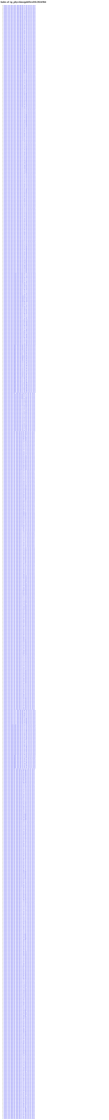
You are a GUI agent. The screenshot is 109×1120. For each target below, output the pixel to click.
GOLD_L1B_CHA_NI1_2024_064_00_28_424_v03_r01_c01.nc (19, 465)
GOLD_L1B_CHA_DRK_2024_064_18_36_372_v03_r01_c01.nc (20, 372)
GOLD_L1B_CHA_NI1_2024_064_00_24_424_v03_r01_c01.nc (19, 460)
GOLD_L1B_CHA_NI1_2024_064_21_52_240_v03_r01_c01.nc (19, 579)
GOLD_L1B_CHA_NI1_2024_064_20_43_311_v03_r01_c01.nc (19, 505)
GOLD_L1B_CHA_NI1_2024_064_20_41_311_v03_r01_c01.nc (19, 502)
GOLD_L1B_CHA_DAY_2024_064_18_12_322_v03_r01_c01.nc (20, 242)
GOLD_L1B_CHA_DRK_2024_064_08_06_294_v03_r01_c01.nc (20, 356)
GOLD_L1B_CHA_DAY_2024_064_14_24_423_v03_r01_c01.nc (20, 193)
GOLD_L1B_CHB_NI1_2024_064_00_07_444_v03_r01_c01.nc (19, 781)
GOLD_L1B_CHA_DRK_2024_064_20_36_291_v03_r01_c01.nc (20, 374)
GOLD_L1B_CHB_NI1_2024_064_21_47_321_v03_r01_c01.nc (19, 950)
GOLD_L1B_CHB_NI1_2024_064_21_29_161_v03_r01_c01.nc (19, 927)
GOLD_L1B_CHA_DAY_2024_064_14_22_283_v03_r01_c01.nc (20, 189)
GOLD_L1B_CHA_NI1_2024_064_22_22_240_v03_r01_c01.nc (19, 610)
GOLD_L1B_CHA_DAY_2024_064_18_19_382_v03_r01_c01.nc (20, 253)
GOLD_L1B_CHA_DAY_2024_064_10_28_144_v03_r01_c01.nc (20, 133)
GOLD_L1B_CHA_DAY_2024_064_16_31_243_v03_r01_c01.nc (20, 236)
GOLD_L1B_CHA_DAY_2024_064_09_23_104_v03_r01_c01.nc (20, 92)
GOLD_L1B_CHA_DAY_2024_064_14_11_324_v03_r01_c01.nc (20, 174)
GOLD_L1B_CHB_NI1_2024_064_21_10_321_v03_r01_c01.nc (19, 901)
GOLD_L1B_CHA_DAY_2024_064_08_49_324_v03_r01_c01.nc (20, 50)
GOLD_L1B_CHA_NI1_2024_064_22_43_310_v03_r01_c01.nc (19, 630)
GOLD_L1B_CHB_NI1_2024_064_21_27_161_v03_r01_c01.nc (19, 925)
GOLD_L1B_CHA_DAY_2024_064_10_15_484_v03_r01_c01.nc (20, 116)
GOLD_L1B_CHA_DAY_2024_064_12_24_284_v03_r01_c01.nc (20, 160)
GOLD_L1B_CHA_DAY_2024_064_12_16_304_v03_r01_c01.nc (20, 149)
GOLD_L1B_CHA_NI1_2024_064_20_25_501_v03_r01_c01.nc (19, 490)
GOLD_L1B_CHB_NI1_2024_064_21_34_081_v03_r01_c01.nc (19, 934)
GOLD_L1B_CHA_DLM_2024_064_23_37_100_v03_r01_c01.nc (20, 342)
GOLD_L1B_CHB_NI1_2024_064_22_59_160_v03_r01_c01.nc (19, 1042)
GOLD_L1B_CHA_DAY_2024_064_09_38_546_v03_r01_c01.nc (20, 106)
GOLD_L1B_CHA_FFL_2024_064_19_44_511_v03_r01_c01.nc (19, 393)
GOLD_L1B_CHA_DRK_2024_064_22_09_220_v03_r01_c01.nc (20, 384)
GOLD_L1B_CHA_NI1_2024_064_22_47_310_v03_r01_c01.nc (19, 635)
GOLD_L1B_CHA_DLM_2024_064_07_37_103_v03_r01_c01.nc (20, 293)
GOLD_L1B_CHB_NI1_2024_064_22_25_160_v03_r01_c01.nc (19, 998)
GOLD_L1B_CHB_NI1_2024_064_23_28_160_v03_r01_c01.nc (19, 1078)
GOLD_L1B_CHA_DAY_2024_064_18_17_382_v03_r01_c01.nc (20, 250)
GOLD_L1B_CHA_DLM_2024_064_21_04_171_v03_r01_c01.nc (20, 308)
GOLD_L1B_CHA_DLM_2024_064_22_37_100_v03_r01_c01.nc (20, 329)
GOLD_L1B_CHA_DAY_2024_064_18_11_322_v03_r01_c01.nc (20, 241)
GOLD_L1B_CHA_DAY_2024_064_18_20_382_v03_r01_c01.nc (20, 254)
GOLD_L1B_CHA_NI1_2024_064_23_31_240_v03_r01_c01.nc (19, 682)
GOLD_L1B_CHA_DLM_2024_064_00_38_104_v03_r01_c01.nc (20, 277)
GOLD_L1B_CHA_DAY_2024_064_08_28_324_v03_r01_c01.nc (20, 30)
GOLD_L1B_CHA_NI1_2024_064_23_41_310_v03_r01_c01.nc (19, 685)
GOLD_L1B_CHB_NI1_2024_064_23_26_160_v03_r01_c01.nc (19, 1075)
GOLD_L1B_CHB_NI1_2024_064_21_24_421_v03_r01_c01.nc (19, 921)
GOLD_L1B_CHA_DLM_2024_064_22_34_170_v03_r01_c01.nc (20, 326)
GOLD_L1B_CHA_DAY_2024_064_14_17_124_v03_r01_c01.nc (20, 182)
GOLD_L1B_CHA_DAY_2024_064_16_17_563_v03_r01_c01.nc (20, 217)
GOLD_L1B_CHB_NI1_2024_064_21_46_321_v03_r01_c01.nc (19, 949)
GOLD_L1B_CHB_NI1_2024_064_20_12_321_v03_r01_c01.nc (19, 823)
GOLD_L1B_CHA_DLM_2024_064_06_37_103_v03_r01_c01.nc (20, 281)
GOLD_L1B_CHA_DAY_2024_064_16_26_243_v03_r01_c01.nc (20, 229)
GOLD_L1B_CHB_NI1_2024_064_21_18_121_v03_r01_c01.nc (19, 911)
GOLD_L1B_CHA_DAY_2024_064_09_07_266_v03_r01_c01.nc (20, 69)
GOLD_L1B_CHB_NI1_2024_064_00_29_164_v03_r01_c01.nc (19, 807)
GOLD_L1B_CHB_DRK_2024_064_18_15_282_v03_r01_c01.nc (20, 757)
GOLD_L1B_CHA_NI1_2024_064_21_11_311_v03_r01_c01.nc (19, 533)
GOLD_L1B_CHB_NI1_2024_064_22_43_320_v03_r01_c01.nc (19, 1022)
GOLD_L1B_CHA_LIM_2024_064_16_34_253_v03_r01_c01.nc (19, 418)
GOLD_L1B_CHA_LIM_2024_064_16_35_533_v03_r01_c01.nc (19, 421)
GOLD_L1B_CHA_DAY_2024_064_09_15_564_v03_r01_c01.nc (20, 81)
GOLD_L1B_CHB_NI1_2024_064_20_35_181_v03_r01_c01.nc (19, 854)
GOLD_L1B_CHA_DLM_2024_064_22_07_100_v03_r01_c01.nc (20, 324)
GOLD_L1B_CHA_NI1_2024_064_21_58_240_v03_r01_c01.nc (19, 587)
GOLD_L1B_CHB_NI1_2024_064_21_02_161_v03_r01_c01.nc (19, 890)
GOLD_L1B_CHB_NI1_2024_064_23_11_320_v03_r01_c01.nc (19, 1056)
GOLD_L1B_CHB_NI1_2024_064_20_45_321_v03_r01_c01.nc (19, 866)
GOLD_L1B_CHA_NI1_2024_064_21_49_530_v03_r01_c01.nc (19, 577)
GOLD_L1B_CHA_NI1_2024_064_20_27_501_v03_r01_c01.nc (19, 493)
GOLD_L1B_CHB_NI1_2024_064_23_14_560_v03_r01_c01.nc (19, 1062)
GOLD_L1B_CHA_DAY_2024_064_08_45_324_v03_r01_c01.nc (20, 45)
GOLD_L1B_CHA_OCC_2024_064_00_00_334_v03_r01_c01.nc (20, 710)
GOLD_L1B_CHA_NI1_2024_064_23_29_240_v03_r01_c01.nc (19, 679)
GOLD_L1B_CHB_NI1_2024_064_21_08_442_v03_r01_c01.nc (19, 899)
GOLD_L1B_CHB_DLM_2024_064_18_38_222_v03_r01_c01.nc (20, 754)
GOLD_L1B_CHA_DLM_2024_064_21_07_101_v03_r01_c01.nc (20, 312)
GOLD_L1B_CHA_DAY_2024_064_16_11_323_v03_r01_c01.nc (20, 208)
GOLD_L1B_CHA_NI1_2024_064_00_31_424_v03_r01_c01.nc (19, 469)
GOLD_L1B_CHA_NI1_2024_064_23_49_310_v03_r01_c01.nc (19, 695)
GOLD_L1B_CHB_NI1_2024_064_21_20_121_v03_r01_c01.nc (19, 914)
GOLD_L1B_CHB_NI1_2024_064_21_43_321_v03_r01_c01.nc (19, 945)
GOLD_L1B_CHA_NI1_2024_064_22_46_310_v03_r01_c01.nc (19, 634)
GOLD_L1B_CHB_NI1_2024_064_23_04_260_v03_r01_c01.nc (19, 1050)
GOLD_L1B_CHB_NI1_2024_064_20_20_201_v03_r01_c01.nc (19, 834)
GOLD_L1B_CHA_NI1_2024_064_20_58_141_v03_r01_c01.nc (19, 525)
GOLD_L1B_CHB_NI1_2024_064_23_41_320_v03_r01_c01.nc (19, 1094)
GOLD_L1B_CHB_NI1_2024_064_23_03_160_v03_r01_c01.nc (19, 1047)
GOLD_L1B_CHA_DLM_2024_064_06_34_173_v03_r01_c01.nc (20, 278)
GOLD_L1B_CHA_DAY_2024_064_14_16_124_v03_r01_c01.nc (20, 181)
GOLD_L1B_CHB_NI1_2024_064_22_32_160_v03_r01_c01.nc (19, 1007)
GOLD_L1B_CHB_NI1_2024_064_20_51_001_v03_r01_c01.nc (19, 874)
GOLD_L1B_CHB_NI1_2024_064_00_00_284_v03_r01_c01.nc (19, 770)
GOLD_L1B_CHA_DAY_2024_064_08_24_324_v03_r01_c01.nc (20, 25)
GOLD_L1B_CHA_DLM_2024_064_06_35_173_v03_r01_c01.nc (20, 280)
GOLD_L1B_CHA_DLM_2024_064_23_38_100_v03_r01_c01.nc (20, 344)
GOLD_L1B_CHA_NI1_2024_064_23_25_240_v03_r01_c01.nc (19, 674)
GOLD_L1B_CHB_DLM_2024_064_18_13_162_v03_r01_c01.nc (20, 727)
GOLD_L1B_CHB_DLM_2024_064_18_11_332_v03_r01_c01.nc (20, 726)
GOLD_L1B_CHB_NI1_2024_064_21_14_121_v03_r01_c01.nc (19, 906)
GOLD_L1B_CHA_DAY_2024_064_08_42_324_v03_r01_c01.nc (20, 41)
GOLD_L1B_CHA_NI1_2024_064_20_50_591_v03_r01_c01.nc (19, 515)
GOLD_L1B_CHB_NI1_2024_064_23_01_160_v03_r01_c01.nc (19, 1044)
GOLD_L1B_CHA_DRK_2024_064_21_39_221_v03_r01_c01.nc (20, 381)
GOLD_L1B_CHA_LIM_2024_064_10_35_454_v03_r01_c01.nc (19, 402)
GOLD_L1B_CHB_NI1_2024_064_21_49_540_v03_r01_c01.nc (19, 954)
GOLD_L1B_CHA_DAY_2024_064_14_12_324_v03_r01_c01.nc (20, 176)
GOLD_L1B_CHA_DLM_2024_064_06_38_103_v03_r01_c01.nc (20, 282)
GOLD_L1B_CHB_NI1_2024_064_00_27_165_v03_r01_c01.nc (19, 805)
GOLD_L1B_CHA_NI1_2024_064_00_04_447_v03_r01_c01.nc (19, 436)
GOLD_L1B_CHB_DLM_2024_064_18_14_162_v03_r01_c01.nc (20, 729)
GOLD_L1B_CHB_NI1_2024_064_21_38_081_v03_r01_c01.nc (19, 939)
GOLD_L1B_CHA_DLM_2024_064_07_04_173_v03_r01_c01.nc (20, 284)
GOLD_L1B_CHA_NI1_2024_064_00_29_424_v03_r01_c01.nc (19, 466)
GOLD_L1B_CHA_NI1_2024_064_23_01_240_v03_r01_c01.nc (19, 654)
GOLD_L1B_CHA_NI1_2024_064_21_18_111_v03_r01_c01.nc (19, 542)
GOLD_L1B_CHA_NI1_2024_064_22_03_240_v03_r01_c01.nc (19, 594)
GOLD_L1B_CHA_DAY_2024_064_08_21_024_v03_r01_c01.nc (20, 20)
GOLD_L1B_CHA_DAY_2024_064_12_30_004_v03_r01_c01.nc (20, 168)
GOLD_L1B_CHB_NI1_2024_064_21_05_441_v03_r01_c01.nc (19, 895)
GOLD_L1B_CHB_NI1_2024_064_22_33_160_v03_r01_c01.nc (19, 1008)
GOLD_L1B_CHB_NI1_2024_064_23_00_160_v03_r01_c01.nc (19, 1043)
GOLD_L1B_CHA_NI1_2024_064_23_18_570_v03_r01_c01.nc (19, 667)
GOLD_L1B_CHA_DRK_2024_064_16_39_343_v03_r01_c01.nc (20, 370)
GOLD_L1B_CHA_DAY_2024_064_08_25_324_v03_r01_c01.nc (20, 26)
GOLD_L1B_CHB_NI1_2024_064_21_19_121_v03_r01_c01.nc (19, 913)
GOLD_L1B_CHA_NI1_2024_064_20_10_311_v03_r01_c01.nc (19, 470)
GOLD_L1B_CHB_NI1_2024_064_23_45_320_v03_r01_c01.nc (19, 1099)
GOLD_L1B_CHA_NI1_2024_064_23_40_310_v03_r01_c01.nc (19, 683)
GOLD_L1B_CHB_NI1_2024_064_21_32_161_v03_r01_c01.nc (19, 931)
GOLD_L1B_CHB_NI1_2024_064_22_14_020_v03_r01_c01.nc (19, 984)
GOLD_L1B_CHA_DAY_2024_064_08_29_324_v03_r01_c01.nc (20, 32)
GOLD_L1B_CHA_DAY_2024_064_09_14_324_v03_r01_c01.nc (20, 78)
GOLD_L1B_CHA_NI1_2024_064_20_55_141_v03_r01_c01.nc (19, 521)
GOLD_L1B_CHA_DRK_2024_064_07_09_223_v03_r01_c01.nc (20, 352)
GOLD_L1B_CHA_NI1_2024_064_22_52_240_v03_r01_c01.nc (19, 642)
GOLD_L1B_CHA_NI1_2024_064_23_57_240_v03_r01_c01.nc (19, 706)
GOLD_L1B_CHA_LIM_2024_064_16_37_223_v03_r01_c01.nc (19, 422)
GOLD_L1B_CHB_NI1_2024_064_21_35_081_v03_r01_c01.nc (19, 935)
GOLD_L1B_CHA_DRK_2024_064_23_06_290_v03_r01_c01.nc (20, 388)
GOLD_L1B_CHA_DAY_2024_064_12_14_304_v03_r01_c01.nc (20, 146)
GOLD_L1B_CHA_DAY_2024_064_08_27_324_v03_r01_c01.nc (20, 29)
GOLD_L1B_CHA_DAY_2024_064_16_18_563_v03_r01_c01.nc (20, 218)
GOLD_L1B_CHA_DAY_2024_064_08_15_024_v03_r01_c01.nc (20, 12)
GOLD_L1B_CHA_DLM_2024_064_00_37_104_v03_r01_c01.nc (20, 276)
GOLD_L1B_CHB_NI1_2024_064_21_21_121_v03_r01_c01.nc (19, 915)
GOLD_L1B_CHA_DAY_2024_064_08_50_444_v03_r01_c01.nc (20, 53)
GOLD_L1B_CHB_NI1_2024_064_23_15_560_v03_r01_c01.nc (19, 1063)
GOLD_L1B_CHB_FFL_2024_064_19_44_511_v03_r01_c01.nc (19, 769)
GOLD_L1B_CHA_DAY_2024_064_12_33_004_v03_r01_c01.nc (20, 172)
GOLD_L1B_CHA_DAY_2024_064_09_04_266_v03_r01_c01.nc (20, 65)
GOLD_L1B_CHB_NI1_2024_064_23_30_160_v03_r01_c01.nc (19, 1080)
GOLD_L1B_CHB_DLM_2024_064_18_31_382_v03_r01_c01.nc (20, 747)
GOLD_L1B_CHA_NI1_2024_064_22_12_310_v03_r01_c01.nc (19, 598)
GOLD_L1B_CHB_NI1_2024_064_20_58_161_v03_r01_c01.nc (19, 885)
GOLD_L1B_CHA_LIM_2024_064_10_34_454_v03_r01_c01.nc (19, 401)
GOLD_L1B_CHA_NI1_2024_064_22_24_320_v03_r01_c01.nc (19, 614)
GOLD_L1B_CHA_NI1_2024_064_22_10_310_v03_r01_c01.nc (19, 595)
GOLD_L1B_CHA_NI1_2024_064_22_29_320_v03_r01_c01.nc (19, 621)
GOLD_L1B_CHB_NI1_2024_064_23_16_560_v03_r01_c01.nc (19, 1064)
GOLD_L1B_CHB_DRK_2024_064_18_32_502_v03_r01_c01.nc (20, 765)
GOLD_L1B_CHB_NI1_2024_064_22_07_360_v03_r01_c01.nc (19, 977)
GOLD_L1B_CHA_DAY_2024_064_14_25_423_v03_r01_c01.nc (20, 194)
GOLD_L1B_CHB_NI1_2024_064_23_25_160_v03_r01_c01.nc (19, 1074)
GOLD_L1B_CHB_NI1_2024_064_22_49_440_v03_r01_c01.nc (19, 1031)
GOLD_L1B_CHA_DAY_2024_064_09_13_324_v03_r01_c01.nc (20, 77)
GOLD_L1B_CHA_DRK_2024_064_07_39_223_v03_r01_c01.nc (20, 354)
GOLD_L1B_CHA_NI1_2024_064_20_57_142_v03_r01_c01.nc (19, 523)
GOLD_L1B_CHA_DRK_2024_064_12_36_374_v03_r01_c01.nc (20, 364)
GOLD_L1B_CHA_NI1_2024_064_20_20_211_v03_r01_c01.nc (19, 483)
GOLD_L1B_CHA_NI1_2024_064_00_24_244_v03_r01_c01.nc (19, 458)
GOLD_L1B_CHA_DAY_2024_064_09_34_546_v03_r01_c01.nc (20, 101)
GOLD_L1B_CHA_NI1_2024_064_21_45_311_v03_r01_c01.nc (19, 570)
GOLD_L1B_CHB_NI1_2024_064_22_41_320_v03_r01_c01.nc (19, 1019)
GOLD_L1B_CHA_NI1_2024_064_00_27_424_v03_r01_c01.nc (19, 464)
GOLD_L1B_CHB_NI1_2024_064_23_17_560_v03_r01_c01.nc (19, 1066)
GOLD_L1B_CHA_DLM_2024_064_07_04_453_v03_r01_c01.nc (20, 285)
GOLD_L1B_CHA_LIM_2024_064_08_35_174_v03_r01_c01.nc (19, 396)
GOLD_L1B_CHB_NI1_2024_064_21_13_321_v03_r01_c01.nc (19, 905)
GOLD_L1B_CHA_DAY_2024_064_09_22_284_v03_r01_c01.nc (20, 90)
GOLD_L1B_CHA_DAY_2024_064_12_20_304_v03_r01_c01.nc (20, 154)
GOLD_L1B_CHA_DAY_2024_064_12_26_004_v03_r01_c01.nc (20, 162)
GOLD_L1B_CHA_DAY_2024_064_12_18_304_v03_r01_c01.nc (20, 152)
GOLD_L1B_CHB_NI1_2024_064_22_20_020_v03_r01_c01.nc (19, 992)
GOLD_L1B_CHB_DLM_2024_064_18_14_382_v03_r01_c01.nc (20, 730)
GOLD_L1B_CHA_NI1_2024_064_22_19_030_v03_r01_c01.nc (19, 607)
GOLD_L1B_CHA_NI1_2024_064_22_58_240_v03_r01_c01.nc (19, 650)
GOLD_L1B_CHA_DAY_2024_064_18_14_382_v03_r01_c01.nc (20, 246)
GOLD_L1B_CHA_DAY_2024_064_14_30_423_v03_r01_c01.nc (20, 201)
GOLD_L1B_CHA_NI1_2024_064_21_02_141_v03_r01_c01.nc (19, 530)
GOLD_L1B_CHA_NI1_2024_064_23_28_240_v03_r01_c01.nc (19, 678)
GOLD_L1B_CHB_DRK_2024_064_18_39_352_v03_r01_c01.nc (20, 767)
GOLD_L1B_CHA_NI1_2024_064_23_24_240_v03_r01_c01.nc (19, 673)
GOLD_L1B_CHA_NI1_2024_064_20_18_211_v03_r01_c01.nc (19, 481)
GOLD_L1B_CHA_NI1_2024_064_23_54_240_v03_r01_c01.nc (19, 702)
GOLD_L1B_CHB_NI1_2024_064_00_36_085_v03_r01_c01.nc (19, 817)
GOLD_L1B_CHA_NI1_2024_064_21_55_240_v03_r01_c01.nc (19, 583)
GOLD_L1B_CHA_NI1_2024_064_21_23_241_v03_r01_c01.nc (19, 549)
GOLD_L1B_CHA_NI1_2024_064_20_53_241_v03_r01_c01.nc (19, 518)
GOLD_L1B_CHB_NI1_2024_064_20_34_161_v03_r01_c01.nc (19, 851)
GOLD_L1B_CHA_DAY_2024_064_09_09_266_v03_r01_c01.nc (20, 72)
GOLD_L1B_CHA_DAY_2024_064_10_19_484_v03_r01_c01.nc (20, 121)
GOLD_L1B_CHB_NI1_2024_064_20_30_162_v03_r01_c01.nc (19, 846)
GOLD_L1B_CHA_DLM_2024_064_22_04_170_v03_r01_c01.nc (20, 320)
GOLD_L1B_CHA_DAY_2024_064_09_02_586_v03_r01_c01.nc (20, 62)
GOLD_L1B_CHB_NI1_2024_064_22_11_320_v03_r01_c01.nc (19, 980)
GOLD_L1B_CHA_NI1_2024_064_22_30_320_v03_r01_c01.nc (19, 622)
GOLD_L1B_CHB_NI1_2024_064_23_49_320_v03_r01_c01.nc (19, 1104)
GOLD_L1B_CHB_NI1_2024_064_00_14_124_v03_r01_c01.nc (19, 789)
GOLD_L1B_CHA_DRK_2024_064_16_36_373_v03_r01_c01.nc (20, 369)
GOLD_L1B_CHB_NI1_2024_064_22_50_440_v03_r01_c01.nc (19, 1032)
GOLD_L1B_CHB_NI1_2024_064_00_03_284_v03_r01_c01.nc (19, 774)
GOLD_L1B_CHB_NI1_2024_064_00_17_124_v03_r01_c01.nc (19, 793)
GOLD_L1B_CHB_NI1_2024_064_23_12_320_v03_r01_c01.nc (19, 1058)
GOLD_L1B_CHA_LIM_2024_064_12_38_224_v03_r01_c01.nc (19, 412)
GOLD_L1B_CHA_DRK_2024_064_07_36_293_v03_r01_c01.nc (20, 353)
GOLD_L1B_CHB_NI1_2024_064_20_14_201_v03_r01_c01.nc (19, 826)
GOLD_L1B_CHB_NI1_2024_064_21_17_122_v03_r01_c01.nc (19, 910)
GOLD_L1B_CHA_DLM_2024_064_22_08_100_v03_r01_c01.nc (20, 325)
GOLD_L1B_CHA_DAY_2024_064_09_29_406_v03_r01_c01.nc (20, 93)
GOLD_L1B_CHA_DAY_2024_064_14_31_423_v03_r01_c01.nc (20, 202)
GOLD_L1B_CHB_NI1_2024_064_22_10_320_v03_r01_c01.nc (19, 979)
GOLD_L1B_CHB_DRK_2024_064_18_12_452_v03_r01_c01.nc (20, 755)
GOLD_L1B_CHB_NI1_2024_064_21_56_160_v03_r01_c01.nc (19, 961)
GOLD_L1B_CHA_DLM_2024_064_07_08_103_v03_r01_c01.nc (20, 289)
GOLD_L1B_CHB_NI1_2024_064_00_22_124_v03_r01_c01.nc (19, 799)
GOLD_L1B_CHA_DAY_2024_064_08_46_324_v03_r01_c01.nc (20, 46)
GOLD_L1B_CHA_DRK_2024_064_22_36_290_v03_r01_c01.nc (20, 385)
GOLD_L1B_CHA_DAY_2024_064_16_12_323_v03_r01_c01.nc (20, 209)
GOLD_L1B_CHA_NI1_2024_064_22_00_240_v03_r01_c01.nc (19, 590)
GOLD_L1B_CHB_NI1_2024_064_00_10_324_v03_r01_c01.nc (19, 783)
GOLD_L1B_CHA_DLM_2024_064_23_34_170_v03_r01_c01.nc (20, 338)
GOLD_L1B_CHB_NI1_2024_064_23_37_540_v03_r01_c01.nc (19, 1091)
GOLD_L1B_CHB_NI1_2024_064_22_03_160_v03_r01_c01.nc (19, 970)
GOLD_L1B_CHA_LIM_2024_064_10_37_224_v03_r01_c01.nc (19, 404)
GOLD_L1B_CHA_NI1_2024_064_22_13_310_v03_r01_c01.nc (19, 599)
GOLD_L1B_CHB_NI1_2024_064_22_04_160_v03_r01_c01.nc (19, 971)
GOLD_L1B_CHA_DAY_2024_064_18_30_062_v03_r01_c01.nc (20, 268)
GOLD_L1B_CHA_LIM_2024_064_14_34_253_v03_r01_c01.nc (19, 413)
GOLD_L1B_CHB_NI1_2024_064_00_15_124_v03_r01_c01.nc (19, 790)
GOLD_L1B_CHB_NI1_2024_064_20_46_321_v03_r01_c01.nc (19, 867)
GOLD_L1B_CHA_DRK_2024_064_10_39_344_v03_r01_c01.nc (20, 362)
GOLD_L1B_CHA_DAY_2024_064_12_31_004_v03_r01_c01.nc (20, 169)
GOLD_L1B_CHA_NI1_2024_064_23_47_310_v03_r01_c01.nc (19, 693)
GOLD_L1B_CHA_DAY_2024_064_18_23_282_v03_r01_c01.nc (20, 258)
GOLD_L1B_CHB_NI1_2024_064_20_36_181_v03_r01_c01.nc (19, 855)
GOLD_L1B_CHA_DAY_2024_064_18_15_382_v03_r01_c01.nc (20, 248)
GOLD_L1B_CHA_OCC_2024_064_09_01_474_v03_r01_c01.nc (20, 717)
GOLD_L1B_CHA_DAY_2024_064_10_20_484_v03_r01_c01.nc (20, 122)
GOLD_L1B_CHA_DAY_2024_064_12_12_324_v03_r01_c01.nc (20, 144)
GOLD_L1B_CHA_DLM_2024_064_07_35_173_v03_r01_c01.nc (20, 292)
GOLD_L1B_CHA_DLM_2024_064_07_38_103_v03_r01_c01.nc (20, 294)
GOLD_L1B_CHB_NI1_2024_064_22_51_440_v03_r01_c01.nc (19, 1034)
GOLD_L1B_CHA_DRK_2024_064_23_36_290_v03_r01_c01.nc (20, 390)
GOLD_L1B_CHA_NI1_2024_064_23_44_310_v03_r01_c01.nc (19, 689)
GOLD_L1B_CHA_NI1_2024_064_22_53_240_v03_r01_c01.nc (19, 643)
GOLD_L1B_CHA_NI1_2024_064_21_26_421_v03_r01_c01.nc (19, 554)
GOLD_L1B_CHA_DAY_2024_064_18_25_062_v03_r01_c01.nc (20, 261)
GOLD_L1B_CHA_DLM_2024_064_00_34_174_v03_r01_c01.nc (20, 273)
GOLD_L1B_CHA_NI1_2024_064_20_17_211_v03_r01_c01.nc (19, 479)
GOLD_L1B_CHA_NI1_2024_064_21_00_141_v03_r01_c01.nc (19, 527)
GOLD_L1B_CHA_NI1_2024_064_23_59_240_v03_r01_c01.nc (19, 709)
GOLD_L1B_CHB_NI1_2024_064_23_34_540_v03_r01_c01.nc (19, 1087)
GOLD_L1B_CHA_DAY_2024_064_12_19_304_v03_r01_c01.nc (20, 153)
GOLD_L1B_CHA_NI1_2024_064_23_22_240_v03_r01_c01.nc (19, 670)
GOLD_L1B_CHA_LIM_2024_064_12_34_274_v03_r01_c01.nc (19, 408)
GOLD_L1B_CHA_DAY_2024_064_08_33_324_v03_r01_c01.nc (20, 37)
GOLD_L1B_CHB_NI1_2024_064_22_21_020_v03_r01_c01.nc (19, 994)
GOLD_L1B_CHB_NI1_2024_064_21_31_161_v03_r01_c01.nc (19, 930)
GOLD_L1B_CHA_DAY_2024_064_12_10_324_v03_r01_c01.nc (20, 141)
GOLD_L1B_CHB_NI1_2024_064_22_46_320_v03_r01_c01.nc (19, 1026)
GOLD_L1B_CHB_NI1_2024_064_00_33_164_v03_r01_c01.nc (19, 813)
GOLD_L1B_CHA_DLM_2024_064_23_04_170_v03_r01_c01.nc (20, 332)
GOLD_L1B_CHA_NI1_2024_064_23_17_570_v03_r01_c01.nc (19, 666)
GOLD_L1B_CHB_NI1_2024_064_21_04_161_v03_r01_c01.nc (19, 893)
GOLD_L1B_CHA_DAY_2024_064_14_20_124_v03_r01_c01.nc (20, 186)
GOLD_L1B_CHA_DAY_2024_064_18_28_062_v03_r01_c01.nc (20, 265)
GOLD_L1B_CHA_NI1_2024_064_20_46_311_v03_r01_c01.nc (19, 509)
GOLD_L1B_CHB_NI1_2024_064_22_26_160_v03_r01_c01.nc (19, 999)
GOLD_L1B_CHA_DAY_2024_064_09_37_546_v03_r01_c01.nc (20, 105)
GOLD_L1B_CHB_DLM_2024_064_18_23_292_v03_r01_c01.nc (20, 738)
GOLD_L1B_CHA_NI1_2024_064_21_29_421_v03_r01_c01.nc (19, 558)
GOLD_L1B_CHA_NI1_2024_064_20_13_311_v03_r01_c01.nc (19, 474)
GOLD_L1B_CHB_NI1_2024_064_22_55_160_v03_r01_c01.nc (19, 1036)
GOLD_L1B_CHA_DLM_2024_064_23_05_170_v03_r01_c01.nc (20, 333)
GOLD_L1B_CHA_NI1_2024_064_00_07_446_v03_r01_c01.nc (19, 440)
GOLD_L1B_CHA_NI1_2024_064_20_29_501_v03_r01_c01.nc (19, 495)
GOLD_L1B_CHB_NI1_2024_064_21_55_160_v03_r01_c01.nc (19, 959)
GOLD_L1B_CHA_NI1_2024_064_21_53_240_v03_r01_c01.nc (19, 581)
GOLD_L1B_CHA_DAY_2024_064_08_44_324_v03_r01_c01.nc (20, 44)
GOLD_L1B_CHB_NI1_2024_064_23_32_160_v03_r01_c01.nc (19, 1083)
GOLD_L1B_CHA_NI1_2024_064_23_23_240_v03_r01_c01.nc (19, 671)
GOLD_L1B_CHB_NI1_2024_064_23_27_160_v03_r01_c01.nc (19, 1076)
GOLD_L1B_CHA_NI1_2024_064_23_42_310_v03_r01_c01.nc (19, 686)
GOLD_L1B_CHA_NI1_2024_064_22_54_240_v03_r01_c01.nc (19, 645)
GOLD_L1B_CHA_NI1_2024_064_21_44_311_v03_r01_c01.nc (19, 569)
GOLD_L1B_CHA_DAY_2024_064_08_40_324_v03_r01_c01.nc (20, 38)
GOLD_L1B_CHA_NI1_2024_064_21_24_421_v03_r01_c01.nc (19, 551)
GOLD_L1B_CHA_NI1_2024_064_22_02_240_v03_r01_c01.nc (19, 593)
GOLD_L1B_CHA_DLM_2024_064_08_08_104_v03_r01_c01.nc (20, 301)
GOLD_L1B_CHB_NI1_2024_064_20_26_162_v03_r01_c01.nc (19, 841)
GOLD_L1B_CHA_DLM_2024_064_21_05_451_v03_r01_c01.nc (20, 310)
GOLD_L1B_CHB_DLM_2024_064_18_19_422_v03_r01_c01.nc (20, 735)
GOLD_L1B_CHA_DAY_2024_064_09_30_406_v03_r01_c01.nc (20, 94)
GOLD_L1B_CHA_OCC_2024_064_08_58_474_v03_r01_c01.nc (20, 713)
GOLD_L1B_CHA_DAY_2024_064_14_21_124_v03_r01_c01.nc (20, 188)
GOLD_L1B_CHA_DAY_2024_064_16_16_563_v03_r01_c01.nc (20, 216)
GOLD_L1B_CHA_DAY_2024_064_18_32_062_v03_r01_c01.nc (20, 270)
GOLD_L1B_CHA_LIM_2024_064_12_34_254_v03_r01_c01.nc (19, 406)
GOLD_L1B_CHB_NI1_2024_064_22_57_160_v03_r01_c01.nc (19, 1039)
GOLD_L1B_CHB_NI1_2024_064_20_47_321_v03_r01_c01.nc (19, 869)
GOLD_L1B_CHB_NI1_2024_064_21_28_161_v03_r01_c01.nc (19, 926)
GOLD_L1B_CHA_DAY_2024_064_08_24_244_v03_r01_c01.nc (20, 24)
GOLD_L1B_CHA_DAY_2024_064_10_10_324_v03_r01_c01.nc (20, 108)
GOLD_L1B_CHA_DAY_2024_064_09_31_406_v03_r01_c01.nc (20, 96)
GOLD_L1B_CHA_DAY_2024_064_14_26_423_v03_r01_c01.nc (20, 196)
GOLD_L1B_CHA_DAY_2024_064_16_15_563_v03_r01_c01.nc (20, 214)
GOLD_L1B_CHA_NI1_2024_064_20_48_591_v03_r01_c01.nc (19, 513)
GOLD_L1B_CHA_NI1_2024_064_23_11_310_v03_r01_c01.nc (19, 657)
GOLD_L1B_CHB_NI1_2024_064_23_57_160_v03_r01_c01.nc (19, 1115)
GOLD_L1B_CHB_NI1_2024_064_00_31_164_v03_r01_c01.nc (19, 810)
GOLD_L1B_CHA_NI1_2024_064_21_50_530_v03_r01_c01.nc (19, 578)
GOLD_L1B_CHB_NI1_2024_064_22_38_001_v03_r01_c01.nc (19, 1015)
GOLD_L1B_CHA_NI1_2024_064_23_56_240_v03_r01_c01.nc (19, 705)
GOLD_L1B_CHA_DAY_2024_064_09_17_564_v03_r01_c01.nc (20, 84)
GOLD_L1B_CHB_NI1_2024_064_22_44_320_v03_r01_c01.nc (19, 1023)
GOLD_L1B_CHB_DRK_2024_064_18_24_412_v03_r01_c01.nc (20, 761)
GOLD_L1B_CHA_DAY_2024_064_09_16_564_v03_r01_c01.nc (20, 82)
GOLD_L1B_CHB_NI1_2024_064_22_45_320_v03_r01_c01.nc (19, 1024)
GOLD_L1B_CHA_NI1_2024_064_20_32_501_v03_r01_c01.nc (19, 499)
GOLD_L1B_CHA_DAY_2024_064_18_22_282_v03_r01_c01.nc (20, 257)
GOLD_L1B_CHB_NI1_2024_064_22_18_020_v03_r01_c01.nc (19, 990)
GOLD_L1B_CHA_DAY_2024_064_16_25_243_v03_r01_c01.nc (20, 228)
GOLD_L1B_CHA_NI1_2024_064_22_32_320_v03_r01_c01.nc (19, 625)
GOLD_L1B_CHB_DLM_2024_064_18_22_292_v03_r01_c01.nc (20, 737)
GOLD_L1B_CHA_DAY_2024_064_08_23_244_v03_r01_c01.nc (20, 22)
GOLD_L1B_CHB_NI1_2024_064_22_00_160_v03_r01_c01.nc (19, 966)
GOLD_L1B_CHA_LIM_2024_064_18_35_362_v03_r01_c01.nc (19, 428)
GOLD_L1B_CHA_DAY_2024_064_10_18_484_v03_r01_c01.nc (20, 120)
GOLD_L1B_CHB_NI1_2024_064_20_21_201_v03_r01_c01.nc (19, 835)
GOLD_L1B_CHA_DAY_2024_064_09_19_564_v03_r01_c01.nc (20, 86)
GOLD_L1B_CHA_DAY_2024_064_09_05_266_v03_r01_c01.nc (20, 66)
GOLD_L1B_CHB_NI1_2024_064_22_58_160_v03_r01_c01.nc (19, 1040)
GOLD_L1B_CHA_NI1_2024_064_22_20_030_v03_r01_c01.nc (19, 609)
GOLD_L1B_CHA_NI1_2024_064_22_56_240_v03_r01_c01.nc (19, 647)
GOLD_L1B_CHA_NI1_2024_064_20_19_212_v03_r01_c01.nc (19, 482)
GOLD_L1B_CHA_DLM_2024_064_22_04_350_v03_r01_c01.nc (20, 321)
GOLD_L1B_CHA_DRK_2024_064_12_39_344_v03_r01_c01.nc (20, 365)
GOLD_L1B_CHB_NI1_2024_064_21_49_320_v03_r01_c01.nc (19, 953)
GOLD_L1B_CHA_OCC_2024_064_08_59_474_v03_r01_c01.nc (20, 714)
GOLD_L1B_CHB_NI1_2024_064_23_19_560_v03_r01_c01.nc (19, 1068)
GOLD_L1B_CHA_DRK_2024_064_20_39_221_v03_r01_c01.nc (20, 376)
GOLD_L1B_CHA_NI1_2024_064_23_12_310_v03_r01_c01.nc (19, 658)
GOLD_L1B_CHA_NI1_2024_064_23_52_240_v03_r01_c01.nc (19, 699)
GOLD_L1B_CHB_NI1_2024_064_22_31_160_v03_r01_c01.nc (19, 1006)
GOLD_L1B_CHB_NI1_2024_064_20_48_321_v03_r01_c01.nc (19, 870)
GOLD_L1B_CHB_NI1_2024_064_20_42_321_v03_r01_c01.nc (19, 862)
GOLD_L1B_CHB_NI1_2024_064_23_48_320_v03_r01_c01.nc (19, 1103)
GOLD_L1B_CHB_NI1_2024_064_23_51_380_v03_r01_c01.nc (19, 1108)
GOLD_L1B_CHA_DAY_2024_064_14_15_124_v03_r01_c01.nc (20, 180)
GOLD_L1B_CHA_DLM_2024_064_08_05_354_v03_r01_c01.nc (20, 298)
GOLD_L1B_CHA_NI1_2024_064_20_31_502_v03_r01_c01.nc (19, 498)
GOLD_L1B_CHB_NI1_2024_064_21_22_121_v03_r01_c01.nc (19, 917)
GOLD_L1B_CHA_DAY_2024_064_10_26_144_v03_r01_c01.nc (20, 130)
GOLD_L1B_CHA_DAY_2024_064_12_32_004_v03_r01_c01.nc (20, 170)
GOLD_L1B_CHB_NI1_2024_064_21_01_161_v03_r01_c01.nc (19, 889)
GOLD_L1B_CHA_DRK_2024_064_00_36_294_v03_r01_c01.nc (20, 345)
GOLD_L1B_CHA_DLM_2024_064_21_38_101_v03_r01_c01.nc (20, 318)
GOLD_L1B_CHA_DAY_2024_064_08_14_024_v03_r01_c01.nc (20, 10)
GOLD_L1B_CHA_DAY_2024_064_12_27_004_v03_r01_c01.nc (20, 164)
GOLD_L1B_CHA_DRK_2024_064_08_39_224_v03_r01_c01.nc (20, 360)
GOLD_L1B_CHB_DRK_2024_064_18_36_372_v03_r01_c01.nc (20, 766)
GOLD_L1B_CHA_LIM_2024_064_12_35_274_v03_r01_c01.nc (19, 409)
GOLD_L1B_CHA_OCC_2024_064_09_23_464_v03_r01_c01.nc (20, 718)
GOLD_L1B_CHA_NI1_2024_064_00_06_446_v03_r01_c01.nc (19, 438)
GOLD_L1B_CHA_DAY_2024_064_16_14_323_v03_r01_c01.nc (20, 212)
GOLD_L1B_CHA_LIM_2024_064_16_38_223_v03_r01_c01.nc (19, 424)
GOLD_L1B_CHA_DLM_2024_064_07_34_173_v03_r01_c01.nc (20, 290)
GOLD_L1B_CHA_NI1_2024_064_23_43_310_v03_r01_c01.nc (19, 687)
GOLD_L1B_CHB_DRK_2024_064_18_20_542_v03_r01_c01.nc (20, 759)
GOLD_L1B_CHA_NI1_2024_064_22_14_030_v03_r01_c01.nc (19, 601)
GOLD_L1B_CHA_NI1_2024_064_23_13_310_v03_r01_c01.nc (19, 659)
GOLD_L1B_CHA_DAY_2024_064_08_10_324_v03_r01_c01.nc (20, 5)
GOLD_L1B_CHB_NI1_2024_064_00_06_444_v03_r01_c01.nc (19, 779)
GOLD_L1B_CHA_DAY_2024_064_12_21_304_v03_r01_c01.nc (20, 156)
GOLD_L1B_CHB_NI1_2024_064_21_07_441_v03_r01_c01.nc (19, 898)
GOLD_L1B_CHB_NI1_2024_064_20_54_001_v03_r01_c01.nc (19, 878)
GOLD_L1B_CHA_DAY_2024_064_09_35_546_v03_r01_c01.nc (20, 102)
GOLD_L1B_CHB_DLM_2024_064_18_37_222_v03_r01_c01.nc (20, 753)
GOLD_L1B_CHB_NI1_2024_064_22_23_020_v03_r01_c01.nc (19, 996)
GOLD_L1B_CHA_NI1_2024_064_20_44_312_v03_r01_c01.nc (19, 506)
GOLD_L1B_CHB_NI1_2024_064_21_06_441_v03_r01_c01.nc (19, 897)
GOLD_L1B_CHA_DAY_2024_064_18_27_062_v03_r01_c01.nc (20, 264)
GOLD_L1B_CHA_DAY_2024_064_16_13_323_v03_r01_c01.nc (20, 210)
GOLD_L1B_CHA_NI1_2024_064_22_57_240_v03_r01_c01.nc (19, 649)
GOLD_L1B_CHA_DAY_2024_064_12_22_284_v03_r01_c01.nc (20, 157)
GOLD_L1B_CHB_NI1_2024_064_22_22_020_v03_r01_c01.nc (19, 995)
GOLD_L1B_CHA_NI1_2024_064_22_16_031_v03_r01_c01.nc (19, 603)
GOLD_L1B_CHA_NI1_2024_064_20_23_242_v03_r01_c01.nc (19, 486)
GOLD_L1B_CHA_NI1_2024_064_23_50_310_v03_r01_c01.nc (19, 697)
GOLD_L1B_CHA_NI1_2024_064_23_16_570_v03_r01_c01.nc (19, 665)
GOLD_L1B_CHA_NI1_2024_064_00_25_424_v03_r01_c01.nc (19, 461)
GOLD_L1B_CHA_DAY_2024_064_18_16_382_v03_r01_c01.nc (20, 249)
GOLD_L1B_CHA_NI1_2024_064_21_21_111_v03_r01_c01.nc (19, 546)
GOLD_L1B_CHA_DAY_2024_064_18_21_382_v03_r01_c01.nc (20, 256)
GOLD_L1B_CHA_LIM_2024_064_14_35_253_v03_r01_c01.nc (19, 414)
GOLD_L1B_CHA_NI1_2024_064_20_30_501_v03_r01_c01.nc (19, 497)
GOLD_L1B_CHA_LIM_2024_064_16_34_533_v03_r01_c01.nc (19, 420)
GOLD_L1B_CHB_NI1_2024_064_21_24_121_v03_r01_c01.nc (19, 919)
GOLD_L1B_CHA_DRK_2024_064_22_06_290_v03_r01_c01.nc (20, 382)
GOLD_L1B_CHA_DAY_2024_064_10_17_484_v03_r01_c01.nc (20, 118)
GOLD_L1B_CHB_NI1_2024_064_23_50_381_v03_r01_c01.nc (19, 1107)
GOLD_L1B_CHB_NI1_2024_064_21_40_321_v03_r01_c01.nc (19, 941)
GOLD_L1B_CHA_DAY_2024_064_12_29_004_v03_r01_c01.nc (20, 166)
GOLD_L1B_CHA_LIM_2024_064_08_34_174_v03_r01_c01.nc (19, 394)
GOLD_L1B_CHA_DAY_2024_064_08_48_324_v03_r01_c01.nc (20, 49)
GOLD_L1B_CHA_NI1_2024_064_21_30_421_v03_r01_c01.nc (19, 559)
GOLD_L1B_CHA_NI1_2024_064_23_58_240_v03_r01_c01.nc (19, 707)
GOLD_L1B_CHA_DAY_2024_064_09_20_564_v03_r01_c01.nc (20, 88)
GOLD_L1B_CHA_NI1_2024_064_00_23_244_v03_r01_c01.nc (19, 457)
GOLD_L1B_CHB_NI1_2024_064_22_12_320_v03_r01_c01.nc (19, 982)
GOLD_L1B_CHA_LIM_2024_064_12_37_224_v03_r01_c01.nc (19, 410)
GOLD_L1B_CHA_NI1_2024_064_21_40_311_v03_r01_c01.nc (19, 563)
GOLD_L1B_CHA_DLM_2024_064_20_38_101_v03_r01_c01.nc (20, 306)
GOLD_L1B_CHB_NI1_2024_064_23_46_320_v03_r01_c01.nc (19, 1100)
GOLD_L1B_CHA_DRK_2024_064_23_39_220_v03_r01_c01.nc (20, 392)
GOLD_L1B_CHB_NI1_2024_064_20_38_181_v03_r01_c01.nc (19, 858)
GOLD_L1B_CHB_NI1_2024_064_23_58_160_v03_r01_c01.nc (19, 1116)
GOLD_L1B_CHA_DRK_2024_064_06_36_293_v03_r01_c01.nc (20, 348)
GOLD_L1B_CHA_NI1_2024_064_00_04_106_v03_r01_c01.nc (19, 434)
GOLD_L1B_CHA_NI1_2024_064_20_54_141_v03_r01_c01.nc (19, 519)
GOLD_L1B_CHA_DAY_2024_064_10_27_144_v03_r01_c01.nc (20, 132)
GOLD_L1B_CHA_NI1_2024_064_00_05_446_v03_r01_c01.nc (19, 437)
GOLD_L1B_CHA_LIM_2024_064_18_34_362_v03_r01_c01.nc (19, 426)
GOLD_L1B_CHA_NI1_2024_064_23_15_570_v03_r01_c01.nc (19, 663)
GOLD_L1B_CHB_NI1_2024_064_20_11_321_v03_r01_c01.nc (19, 822)
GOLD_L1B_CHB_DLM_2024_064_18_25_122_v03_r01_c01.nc (20, 741)
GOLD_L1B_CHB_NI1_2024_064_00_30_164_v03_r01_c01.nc (19, 809)
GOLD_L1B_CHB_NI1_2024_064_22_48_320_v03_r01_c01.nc (19, 1028)
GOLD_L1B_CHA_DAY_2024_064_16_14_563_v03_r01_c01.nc (20, 213)
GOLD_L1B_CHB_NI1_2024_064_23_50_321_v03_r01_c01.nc (19, 1106)
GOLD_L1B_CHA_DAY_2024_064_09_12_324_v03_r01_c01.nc (20, 76)
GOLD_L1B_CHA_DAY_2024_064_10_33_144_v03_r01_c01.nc (20, 140)
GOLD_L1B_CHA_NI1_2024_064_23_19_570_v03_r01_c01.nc (19, 669)
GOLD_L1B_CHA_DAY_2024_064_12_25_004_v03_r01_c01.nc (20, 161)
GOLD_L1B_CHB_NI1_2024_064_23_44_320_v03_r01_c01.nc (19, 1098)
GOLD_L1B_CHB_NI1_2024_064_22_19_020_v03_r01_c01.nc (19, 991)
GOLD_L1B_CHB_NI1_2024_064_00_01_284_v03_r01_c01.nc (19, 771)
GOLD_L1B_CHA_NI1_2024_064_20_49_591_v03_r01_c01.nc (19, 514)
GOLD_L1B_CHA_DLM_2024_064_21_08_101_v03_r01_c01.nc (20, 313)
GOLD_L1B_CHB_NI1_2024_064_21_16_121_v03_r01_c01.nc (19, 909)
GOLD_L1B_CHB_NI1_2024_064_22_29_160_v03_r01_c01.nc (19, 1003)
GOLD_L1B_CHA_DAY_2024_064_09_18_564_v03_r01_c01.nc (20, 85)
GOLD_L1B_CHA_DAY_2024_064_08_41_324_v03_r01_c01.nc (20, 40)
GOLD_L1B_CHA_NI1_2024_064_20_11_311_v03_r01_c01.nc (19, 472)
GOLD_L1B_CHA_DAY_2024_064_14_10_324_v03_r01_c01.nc (20, 173)
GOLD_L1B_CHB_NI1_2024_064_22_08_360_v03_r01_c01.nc (19, 978)
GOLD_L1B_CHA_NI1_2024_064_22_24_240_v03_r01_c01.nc (19, 613)
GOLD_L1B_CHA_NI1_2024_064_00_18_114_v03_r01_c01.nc (19, 452)
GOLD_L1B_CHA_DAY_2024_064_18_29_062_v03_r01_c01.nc (20, 266)
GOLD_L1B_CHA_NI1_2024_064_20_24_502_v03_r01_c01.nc (19, 489)
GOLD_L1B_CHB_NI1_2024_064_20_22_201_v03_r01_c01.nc (19, 837)
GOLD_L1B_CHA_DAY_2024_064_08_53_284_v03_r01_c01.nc (20, 57)
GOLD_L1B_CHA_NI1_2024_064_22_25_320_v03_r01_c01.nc (19, 615)
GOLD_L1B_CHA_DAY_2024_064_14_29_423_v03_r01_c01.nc (20, 200)
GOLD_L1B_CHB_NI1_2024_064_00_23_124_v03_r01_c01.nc (19, 801)
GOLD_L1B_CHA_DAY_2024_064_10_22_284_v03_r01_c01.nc (20, 125)
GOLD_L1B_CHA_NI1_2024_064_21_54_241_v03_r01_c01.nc (19, 582)
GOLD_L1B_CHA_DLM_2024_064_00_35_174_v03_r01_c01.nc (20, 274)
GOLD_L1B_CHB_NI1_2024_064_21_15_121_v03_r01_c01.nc (19, 907)
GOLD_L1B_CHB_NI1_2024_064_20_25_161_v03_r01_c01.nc (19, 839)
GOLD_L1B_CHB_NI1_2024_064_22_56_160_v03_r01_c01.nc (19, 1038)
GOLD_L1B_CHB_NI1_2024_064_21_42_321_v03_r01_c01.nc (19, 943)
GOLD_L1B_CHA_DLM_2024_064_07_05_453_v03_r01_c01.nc (20, 286)
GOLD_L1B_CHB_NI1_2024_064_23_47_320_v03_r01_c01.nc (19, 1102)
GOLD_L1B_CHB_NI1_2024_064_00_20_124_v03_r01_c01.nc (19, 797)
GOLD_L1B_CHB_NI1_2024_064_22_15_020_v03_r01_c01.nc (19, 986)
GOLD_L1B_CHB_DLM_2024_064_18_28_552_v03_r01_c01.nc (20, 745)
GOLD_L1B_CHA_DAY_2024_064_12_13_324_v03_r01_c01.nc (20, 145)
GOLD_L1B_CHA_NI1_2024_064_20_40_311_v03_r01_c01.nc (19, 501)
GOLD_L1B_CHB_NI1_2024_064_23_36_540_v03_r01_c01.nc (19, 1090)
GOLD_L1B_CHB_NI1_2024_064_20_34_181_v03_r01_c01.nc (19, 853)
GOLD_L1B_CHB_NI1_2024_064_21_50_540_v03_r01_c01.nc (19, 955)
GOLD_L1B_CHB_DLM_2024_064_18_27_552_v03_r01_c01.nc (20, 743)
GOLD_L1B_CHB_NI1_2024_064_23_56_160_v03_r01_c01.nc (19, 1114)
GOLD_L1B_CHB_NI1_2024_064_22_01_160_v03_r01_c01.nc (19, 967)
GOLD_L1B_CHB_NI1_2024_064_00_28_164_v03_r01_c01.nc (19, 806)
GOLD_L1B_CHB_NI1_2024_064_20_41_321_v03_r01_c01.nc (19, 861)
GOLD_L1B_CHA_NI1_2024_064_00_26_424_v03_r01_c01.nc (19, 462)
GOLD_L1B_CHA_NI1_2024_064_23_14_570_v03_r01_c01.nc (19, 662)
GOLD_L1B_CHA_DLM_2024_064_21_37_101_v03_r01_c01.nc (20, 317)
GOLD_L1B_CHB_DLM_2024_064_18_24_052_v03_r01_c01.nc (20, 739)
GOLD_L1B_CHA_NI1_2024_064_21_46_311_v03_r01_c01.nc (19, 571)
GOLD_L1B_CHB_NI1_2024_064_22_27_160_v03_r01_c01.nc (19, 1000)
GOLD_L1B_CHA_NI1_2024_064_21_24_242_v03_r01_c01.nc (19, 550)
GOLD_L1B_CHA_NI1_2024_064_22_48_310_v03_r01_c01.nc (19, 637)
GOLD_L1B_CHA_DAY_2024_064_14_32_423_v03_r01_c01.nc (20, 204)
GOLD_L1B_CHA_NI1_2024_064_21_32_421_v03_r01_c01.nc (19, 562)
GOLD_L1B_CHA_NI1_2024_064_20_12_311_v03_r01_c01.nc (19, 473)
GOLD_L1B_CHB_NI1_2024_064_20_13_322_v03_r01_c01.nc (19, 825)
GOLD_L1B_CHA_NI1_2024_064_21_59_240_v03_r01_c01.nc (19, 589)
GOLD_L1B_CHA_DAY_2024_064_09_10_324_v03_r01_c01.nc (20, 73)
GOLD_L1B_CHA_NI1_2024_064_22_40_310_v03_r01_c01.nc (19, 626)
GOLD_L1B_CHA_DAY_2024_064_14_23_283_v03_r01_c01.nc (20, 190)
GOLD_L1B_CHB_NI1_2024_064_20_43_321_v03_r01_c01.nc (19, 863)
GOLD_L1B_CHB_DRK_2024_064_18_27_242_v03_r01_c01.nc (20, 762)
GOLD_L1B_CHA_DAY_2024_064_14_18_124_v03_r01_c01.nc (20, 184)
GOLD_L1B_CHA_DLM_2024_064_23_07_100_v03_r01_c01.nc (20, 336)
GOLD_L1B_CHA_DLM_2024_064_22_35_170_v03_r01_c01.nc (20, 328)
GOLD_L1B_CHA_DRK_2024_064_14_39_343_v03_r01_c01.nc (20, 368)
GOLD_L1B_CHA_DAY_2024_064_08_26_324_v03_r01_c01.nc (20, 28)
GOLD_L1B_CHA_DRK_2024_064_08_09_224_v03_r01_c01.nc (20, 357)
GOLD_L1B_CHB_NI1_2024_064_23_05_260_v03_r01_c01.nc (19, 1051)
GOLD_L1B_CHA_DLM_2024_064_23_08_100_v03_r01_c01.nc (20, 337)
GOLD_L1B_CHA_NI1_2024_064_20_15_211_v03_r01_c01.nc (19, 477)
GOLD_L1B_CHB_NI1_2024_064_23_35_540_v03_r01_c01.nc (19, 1088)
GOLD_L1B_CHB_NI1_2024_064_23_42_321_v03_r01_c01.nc (19, 1095)
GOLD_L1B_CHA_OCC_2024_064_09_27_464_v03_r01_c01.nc (20, 723)
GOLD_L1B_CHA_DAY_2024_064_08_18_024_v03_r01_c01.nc (20, 16)
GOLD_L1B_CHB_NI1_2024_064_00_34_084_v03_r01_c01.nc (19, 814)
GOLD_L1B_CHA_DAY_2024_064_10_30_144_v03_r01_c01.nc (20, 136)
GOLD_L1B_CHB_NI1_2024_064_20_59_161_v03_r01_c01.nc (19, 886)
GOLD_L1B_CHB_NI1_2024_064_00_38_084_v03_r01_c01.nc (19, 819)
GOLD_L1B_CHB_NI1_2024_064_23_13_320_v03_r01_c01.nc (19, 1059)
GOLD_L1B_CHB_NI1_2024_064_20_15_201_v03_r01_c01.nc (19, 827)
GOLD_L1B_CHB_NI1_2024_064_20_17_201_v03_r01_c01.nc (19, 830)
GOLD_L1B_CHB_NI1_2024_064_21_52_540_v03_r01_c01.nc (19, 958)
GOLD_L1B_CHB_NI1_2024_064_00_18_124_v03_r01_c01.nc (19, 794)
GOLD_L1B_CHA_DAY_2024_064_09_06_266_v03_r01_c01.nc (20, 68)
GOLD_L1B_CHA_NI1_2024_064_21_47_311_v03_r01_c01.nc (19, 573)
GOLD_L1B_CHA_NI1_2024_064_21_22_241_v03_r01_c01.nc (19, 547)
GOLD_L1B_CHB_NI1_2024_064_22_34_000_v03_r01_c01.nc (19, 1010)
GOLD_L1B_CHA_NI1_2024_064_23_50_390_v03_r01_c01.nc (19, 698)
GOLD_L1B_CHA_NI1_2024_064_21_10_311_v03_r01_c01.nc (19, 531)
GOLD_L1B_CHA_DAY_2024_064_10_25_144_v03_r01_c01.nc (20, 129)
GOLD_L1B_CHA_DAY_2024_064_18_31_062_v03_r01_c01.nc (20, 269)
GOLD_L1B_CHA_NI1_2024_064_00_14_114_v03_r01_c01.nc (19, 446)
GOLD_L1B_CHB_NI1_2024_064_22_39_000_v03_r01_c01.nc (19, 1016)
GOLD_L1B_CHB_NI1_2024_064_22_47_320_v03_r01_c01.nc (19, 1027)
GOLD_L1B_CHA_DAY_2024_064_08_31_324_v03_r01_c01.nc (20, 34)
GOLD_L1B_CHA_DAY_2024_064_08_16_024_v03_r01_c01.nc (20, 13)
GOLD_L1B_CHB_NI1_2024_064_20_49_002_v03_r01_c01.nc (19, 871)
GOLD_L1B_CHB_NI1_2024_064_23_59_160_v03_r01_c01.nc (19, 1118)
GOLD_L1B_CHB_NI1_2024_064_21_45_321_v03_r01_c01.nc (19, 947)
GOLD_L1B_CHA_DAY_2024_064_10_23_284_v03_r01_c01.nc (20, 126)
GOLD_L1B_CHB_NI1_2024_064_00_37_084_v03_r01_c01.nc (19, 818)
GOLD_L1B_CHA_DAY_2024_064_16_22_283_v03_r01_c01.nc (20, 224)
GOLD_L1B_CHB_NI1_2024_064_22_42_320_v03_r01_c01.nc (19, 1020)
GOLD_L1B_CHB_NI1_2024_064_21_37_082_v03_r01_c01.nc (19, 938)
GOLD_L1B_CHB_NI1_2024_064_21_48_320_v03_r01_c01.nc (19, 951)
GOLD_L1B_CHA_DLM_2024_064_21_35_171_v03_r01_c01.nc (20, 316)
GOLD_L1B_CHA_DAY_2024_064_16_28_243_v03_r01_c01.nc (20, 232)
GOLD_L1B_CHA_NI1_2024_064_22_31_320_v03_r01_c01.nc (19, 623)
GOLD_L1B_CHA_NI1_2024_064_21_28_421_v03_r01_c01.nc (19, 557)
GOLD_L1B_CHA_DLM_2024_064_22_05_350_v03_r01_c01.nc (20, 322)
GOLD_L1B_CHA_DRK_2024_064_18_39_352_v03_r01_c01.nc (20, 373)
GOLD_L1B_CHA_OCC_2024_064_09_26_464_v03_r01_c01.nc (20, 722)
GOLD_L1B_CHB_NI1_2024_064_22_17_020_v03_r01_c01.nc (19, 988)
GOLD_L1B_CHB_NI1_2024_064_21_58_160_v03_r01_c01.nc (19, 963)
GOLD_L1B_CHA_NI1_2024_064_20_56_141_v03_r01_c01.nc (19, 522)
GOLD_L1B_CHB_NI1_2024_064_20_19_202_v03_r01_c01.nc (19, 833)
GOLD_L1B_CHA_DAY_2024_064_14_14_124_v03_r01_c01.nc (20, 178)
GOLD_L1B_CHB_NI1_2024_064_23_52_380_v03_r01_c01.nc (19, 1110)
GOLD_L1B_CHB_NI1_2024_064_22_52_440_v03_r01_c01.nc (19, 1035)
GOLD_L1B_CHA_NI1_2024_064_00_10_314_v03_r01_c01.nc (19, 441)
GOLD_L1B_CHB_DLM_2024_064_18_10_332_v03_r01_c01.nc (20, 725)
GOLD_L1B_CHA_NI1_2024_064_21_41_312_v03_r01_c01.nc (19, 565)
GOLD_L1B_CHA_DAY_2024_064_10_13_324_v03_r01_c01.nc (20, 112)
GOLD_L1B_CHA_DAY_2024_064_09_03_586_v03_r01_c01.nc (20, 64)
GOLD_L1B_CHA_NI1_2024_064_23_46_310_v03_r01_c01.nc (19, 691)
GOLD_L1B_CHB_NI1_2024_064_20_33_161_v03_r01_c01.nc (19, 850)
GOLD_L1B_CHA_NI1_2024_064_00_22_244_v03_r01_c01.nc (19, 456)
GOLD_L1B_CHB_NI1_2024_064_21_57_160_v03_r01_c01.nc (19, 962)
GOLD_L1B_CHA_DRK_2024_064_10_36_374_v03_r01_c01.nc (20, 361)
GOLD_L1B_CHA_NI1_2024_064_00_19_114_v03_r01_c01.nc (19, 453)
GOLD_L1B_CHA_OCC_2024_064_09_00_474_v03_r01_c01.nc (20, 715)
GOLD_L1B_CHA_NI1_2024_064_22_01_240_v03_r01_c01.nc (19, 591)
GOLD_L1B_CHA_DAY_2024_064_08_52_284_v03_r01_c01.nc (20, 56)
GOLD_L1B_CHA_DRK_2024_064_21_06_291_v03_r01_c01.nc (20, 377)
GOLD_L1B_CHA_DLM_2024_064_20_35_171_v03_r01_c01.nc (20, 304)
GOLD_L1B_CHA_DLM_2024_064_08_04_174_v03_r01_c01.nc (20, 296)
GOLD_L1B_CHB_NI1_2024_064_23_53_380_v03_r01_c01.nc (19, 1111)
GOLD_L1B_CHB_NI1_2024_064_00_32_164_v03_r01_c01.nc (19, 811)
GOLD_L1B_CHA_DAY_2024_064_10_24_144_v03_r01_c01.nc (20, 128)
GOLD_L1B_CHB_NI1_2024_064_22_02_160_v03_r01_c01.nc (19, 969)
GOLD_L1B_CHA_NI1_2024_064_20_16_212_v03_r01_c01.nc (19, 478)
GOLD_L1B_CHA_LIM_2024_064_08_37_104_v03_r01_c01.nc (19, 397)
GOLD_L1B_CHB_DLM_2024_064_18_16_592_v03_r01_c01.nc (20, 733)
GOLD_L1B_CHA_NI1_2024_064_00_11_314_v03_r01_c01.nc (19, 442)
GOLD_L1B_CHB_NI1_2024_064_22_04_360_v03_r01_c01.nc (19, 973)
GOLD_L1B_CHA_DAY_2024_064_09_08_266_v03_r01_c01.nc (20, 70)
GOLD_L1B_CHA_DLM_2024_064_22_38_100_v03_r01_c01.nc (20, 330)
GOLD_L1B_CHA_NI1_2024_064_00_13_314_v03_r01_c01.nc (19, 445)
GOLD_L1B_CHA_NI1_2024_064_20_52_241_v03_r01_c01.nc (19, 517)
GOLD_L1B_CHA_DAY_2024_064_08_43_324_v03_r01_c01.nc (20, 42)
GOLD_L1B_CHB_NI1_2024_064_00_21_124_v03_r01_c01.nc (19, 798)
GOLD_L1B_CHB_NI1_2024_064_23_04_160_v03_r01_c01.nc (19, 1048)
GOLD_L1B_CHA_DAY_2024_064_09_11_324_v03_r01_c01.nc (20, 74)
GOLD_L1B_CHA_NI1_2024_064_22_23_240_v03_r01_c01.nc (19, 611)
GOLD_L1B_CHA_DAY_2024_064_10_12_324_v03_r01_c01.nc (20, 110)
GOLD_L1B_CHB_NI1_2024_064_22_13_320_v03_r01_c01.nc (19, 983)
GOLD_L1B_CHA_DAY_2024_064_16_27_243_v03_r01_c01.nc (20, 230)
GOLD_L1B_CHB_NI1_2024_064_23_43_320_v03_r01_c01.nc (19, 1096)
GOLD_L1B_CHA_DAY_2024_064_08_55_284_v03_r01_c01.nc (20, 60)
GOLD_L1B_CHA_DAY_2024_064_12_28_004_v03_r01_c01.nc (20, 165)
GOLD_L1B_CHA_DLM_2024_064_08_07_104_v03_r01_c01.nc (20, 300)
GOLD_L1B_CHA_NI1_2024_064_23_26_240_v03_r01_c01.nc (19, 675)
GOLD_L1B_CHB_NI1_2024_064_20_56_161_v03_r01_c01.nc (19, 882)
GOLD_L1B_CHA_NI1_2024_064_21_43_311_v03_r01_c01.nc (19, 567)
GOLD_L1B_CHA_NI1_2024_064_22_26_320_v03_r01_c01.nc (19, 617)
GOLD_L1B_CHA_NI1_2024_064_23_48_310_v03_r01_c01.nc (19, 694)
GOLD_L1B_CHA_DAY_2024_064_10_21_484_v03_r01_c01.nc (20, 124)
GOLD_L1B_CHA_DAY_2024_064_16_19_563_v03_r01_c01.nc (20, 220)
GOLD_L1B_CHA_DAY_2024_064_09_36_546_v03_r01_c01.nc (20, 104)
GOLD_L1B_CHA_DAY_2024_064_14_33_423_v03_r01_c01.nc (20, 205)
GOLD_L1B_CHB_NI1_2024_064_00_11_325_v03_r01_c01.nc (19, 785)
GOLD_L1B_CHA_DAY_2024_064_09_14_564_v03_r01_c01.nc (20, 80)
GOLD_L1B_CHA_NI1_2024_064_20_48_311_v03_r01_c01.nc (19, 511)
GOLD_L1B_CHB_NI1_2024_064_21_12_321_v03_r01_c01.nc (19, 903)
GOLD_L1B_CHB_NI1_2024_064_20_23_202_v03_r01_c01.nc (19, 838)
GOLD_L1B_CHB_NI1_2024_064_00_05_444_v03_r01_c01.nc (19, 778)
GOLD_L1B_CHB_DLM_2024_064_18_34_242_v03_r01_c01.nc (20, 749)
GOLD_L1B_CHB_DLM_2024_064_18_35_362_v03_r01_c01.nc (20, 751)
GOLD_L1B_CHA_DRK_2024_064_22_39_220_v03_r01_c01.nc (20, 386)
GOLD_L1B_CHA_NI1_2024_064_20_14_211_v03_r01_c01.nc (19, 475)
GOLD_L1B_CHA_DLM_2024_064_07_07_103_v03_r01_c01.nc (20, 288)
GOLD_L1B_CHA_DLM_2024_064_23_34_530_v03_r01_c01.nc (20, 340)
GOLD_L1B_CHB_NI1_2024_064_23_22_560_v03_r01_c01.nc (19, 1072)
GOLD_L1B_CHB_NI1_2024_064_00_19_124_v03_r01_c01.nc (19, 795)
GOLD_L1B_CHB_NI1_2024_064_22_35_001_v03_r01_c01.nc (19, 1011)
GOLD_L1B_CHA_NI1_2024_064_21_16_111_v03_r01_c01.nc (19, 539)
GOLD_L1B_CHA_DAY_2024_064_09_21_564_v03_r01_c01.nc (20, 89)
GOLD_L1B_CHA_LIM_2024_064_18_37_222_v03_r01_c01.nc (19, 429)
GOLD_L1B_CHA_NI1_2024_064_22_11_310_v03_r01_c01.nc (19, 597)
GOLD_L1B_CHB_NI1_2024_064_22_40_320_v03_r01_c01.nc (19, 1018)
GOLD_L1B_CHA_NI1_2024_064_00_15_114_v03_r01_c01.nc (19, 448)
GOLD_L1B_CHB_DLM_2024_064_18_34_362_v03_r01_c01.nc (20, 750)
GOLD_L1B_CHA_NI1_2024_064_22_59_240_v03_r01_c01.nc (19, 651)
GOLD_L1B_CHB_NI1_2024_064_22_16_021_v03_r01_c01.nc (19, 987)
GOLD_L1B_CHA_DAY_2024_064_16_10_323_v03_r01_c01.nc (20, 206)
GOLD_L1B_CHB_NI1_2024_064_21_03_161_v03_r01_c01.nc (19, 891)
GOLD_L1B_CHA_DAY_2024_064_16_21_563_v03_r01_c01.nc (20, 222)
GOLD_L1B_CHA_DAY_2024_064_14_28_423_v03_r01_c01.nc (20, 198)
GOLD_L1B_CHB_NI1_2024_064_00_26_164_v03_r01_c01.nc (19, 803)
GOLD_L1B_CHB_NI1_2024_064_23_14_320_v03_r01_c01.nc (19, 1060)
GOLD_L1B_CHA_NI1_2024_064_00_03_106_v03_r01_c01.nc (19, 433)
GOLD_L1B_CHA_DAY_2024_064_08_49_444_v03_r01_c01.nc (20, 52)
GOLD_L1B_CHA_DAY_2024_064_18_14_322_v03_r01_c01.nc (20, 245)
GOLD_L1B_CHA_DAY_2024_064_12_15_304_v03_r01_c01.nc (20, 148)
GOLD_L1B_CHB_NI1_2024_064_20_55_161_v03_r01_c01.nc (19, 881)
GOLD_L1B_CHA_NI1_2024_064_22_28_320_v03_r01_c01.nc (19, 619)
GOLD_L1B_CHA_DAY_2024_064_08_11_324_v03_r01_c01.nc (20, 6)
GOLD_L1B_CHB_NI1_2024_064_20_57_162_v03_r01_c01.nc (19, 883)
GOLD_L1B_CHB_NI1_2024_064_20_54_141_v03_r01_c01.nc (19, 879)
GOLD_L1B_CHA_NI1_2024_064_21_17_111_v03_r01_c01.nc (19, 541)
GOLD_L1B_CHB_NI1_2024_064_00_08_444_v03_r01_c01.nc (19, 782)
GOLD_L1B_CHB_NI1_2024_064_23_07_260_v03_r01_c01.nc (19, 1054)
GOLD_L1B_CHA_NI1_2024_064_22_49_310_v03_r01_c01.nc (19, 638)
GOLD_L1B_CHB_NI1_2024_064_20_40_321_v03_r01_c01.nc (19, 859)
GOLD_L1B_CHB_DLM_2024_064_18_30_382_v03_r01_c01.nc (20, 746)
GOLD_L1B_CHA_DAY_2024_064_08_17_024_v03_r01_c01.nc (20, 14)
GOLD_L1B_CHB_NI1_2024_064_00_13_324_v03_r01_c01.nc (19, 787)
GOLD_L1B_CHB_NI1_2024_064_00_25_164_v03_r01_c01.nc (19, 802)
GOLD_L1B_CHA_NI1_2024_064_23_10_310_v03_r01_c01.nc (19, 655)
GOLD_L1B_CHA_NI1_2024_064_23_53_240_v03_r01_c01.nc (19, 701)
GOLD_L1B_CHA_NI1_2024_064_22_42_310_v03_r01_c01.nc (19, 629)
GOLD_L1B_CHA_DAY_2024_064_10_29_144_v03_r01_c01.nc (20, 134)
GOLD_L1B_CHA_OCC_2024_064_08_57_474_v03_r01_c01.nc (20, 711)
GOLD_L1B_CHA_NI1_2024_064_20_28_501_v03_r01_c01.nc (19, 494)
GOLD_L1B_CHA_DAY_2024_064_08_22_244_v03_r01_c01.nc (20, 21)
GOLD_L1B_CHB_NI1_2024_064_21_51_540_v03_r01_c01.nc (19, 957)
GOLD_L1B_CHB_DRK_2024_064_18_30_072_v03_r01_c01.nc (20, 763)
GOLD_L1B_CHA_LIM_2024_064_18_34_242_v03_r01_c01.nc (19, 425)
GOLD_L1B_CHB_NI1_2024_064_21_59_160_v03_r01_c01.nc (19, 965)
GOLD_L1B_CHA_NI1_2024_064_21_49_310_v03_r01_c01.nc (19, 575)
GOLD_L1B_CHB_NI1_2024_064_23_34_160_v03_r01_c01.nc (19, 1086)
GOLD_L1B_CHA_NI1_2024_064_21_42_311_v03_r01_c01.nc (19, 566)
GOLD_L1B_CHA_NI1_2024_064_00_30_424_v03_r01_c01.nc (19, 468)
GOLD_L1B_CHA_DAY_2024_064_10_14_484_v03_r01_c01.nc (20, 114)
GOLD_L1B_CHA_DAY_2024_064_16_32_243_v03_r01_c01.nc (20, 237)
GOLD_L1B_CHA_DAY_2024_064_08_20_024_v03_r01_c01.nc (20, 18)
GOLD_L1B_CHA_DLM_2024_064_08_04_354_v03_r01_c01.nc (20, 297)
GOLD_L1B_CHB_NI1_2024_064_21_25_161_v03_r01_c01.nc (19, 922)
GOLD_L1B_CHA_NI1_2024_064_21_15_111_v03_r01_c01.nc (19, 538)
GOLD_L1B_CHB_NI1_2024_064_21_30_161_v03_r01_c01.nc (19, 929)
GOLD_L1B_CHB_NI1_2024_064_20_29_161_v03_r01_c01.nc (19, 845)
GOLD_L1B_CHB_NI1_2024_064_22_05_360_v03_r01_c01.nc (19, 974)
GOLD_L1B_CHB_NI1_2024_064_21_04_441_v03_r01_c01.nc (19, 894)
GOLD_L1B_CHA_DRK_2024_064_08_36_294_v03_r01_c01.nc (20, 358)
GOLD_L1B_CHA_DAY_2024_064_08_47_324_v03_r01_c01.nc (20, 48)
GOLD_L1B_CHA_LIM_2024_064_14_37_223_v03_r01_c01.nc (19, 416)
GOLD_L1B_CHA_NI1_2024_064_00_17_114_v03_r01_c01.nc (19, 450)
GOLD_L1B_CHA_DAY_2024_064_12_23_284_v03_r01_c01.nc (20, 158)
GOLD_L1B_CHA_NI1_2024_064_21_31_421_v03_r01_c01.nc (19, 561)
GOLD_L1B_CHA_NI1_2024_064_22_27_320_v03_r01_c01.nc (19, 618)
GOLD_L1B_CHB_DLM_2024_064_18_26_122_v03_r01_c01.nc (20, 742)
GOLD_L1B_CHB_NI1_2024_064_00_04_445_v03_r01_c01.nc (19, 777)
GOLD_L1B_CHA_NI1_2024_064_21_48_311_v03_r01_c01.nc (19, 574)
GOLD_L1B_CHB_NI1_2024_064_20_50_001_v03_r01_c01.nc (19, 873)
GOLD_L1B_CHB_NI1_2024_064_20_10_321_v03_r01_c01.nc (19, 821)
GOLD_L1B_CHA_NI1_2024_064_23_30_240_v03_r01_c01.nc (19, 681)
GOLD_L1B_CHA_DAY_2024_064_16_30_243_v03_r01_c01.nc (20, 234)
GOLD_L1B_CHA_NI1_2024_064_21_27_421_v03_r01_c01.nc (19, 555)
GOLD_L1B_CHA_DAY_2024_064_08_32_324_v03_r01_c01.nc (20, 36)
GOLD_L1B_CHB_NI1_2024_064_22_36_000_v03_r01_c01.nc (19, 1012)
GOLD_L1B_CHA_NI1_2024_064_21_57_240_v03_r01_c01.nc (19, 586)
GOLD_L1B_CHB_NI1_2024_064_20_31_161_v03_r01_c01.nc (19, 847)
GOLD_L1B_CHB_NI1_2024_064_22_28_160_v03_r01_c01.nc (19, 1002)
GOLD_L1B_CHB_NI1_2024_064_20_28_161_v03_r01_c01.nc (19, 843)
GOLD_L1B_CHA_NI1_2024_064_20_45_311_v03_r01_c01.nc (19, 507)
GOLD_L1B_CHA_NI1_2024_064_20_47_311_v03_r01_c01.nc (19, 510)
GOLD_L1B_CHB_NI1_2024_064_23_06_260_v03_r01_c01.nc (19, 1052)
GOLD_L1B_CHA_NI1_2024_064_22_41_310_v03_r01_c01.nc (19, 627)
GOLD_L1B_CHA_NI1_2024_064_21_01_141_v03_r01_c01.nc (19, 529)
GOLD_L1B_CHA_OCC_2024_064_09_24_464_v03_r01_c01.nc (20, 719)
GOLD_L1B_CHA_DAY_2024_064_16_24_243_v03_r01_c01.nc (20, 226)
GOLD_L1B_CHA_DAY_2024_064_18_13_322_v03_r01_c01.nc (20, 244)
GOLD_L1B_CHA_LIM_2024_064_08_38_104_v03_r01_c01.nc (19, 398)
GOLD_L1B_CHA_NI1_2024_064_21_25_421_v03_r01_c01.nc (19, 553)
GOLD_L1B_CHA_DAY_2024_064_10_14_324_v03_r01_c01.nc (20, 113)
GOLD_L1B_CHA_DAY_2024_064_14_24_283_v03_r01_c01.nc (20, 192)
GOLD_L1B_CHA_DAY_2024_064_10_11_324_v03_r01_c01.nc (20, 109)
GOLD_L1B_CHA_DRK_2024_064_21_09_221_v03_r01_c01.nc (20, 378)
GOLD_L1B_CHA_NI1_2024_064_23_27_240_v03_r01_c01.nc (19, 677)
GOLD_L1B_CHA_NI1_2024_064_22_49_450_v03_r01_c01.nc (19, 639)
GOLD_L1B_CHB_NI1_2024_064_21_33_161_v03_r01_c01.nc (19, 933)
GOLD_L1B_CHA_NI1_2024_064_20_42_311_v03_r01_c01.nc (19, 503)
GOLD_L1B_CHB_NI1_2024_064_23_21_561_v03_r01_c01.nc (19, 1071)
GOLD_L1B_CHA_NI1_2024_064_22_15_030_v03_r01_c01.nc (19, 602)
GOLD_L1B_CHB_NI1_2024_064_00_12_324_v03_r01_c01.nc (19, 786)
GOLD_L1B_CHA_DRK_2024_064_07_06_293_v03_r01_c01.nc (20, 350)
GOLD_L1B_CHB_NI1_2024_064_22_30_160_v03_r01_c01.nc (19, 1004)
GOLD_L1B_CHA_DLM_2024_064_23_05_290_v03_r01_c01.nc (20, 334)
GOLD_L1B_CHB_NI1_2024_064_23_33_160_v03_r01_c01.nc (19, 1084)
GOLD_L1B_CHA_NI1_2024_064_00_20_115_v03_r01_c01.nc (19, 454)
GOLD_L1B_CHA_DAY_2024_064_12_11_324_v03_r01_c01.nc (20, 142)
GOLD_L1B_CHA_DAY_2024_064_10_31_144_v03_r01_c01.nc (20, 137)
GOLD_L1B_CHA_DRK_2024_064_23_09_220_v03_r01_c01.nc (20, 389)
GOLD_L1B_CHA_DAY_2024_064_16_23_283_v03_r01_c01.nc (20, 225)
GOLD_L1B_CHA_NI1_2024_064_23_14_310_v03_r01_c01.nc (19, 661)
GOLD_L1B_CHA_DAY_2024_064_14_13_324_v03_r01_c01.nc (20, 177)
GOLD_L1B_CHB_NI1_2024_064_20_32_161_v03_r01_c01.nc (19, 849)
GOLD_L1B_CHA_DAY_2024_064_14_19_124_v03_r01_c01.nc (20, 185)
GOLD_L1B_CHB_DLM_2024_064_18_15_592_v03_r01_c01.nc (20, 731)
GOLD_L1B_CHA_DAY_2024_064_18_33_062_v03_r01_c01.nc (20, 272)
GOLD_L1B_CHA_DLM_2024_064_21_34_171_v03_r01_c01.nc (20, 314)
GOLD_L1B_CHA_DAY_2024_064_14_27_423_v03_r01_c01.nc (20, 197)
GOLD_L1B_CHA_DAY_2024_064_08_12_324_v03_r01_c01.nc (20, 8)
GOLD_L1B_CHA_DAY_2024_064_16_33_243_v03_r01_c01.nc (20, 238)
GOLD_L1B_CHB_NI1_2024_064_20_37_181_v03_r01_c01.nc (19, 857)
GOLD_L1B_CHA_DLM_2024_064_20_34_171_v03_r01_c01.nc (20, 302)
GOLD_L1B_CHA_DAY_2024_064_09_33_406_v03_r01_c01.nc (20, 98)
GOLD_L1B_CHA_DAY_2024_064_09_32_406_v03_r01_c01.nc (20, 97)
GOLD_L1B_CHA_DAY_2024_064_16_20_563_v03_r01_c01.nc (20, 221)
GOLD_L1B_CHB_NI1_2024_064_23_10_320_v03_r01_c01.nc (19, 1055)
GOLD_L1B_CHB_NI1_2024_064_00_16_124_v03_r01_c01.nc (19, 791)
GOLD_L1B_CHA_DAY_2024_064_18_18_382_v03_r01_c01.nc (20, 252)
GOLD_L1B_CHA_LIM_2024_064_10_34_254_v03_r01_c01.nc (19, 400)
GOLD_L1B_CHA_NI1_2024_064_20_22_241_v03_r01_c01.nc (19, 485)
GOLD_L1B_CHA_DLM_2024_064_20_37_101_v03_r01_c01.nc (20, 305)
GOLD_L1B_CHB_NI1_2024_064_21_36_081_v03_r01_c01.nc (19, 937)
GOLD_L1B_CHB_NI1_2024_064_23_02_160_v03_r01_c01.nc (19, 1046)
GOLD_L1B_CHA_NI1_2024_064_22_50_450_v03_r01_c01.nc (19, 641)
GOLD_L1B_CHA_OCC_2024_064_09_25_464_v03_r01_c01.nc (20, 721)
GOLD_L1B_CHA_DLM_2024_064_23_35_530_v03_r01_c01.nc (20, 341)
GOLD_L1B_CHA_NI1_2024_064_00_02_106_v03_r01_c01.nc (19, 432)
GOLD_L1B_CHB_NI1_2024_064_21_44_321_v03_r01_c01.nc (19, 946)
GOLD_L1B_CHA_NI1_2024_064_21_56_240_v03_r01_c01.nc (19, 585)
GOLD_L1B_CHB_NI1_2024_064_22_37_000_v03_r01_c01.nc (19, 1014)
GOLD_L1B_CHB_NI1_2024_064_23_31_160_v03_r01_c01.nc (19, 1082)
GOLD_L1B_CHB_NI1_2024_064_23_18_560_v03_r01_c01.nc (19, 1067)
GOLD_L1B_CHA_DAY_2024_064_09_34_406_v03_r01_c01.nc (20, 100)
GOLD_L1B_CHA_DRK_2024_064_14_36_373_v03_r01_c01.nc (20, 366)
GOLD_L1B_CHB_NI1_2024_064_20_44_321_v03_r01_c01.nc (19, 865)
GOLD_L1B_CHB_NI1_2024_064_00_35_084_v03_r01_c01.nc (19, 815)
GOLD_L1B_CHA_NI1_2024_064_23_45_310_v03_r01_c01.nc (19, 690)
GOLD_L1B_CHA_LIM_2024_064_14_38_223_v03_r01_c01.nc (19, 417)
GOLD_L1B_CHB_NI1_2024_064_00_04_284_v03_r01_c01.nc (19, 775)
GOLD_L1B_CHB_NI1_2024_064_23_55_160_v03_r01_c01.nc (19, 1112)
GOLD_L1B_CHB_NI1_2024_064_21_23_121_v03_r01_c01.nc (19, 918)
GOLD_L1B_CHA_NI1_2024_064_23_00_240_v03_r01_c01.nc (19, 653)
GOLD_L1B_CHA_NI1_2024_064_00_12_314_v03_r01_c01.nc (19, 444)
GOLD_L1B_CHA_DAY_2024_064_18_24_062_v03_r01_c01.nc (20, 260)
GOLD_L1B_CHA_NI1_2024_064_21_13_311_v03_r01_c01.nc (19, 535)
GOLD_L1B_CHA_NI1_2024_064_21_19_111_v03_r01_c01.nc (19, 543)
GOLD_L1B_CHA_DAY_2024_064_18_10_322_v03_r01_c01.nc (20, 240)
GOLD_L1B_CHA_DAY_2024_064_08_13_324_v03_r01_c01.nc (20, 9)
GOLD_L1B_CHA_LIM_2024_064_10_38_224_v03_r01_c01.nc (19, 405)
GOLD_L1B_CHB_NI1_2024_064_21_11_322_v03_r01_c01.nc (19, 902)
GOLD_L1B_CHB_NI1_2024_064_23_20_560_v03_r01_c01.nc (19, 1070)
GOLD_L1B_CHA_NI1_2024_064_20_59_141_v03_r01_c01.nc (19, 526)
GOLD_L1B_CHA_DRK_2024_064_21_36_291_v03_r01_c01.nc (20, 380)
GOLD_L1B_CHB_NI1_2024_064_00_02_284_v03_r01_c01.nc (19, 773)
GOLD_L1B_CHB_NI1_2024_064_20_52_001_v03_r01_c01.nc (19, 875)
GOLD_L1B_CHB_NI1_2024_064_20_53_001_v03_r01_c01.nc (19, 877)
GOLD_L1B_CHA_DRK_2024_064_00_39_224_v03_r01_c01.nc (20, 346)
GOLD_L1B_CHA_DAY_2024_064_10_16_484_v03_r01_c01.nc (20, 117)
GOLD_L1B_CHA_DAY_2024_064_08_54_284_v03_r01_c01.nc (20, 58)
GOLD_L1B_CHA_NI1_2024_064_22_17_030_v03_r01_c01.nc (19, 605)
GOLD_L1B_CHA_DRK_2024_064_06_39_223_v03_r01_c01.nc (20, 349)
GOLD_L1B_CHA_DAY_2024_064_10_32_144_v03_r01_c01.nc (20, 138)
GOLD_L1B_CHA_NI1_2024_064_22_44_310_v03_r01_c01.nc (19, 631)
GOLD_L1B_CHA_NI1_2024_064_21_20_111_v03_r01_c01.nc (19, 545)
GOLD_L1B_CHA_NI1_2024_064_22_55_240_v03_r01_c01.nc (19, 646)
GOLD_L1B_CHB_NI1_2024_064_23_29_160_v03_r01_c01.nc (19, 1079)
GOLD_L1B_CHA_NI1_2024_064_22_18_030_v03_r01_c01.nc (19, 606)
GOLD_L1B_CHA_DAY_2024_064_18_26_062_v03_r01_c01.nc (20, 262)
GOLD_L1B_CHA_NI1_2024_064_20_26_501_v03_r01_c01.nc (19, 491)
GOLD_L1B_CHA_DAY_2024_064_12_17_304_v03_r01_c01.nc (20, 150)
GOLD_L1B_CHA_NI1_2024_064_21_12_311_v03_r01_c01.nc (19, 534)
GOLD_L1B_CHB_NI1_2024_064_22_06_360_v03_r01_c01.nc (19, 975)
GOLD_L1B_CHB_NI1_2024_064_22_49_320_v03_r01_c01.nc (19, 1030)
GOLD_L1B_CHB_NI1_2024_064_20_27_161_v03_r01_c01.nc (19, 842)
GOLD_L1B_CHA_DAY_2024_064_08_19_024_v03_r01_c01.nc (20, 17)
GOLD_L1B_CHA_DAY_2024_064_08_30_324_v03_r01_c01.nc (20, 33)
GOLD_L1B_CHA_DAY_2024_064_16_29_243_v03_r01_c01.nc (20, 233)
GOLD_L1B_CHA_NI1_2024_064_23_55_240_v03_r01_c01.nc (19, 703)
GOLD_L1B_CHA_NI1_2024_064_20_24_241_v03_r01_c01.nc (19, 487)
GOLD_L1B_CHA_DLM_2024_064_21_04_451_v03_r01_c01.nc (20, 309)
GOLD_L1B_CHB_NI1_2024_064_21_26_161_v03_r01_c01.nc (19, 923)
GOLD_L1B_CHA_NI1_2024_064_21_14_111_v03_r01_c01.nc (19, 537)
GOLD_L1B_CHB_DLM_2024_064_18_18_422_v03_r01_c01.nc (20, 734)
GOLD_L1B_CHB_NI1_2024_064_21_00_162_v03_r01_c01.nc (19, 887)
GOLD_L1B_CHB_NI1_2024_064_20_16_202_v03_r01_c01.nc (19, 829)
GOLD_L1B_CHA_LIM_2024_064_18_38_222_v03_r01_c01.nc (19, 430)
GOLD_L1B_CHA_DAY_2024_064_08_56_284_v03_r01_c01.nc (20, 61)
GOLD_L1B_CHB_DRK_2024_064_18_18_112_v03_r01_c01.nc (19, 758)
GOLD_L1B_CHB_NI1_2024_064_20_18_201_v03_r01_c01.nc (19, 831)
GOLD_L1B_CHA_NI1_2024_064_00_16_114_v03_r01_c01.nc (19, 449)
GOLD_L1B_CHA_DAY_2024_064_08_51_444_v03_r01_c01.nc (20, 54)
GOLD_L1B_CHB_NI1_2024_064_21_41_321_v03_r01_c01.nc (19, 942)
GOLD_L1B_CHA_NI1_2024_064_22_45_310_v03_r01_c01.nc (19, 633)
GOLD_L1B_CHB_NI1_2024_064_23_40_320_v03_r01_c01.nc (19, 1092)
